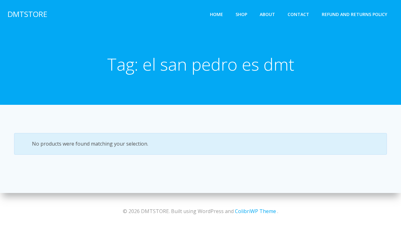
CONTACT (298, 14)
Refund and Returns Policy (354, 14)
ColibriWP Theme (255, 211)
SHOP (241, 14)
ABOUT (267, 14)
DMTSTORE (27, 14)
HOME (216, 14)
